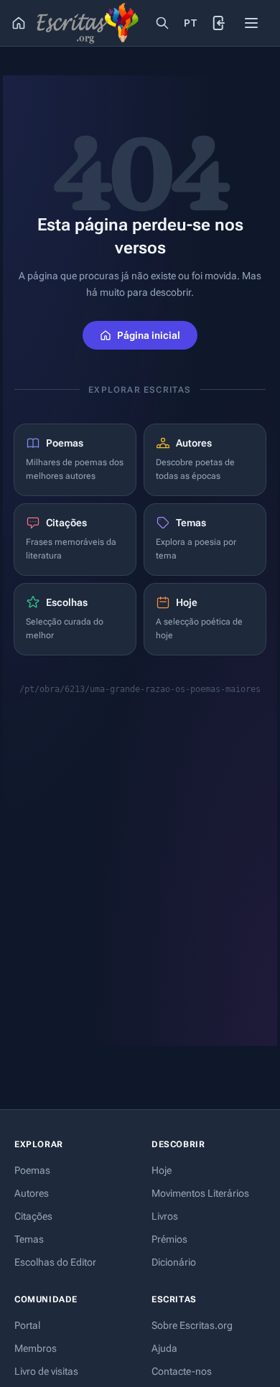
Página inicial (148, 335)
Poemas (32, 1170)
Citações (33, 1216)
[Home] (19, 23)
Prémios (169, 1239)
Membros (35, 1348)
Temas (29, 1239)
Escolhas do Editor (55, 1262)
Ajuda (164, 1348)
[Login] (219, 23)
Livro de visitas (46, 1371)
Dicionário (173, 1262)
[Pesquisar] (162, 23)
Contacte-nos (181, 1371)
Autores (31, 1193)
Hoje (161, 1170)
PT (190, 23)
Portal (27, 1325)
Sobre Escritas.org (192, 1325)
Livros (164, 1216)
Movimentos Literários (200, 1193)
